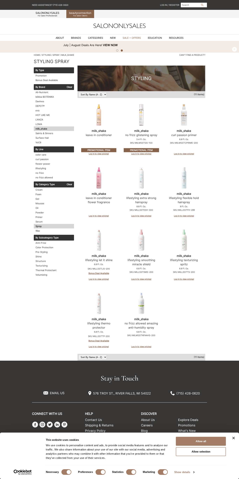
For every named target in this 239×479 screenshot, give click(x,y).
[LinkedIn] (57, 424)
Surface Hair (42, 137)
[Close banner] (233, 438)
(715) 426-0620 (188, 393)
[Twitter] (50, 424)
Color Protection (44, 247)
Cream (39, 189)
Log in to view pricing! (99, 154)
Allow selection (201, 451)
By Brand (40, 87)
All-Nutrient (42, 92)
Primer (39, 217)
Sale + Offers (132, 37)
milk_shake (41, 128)
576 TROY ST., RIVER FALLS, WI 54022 (122, 393)
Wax (38, 230)
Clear (69, 87)
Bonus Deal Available (47, 80)
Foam (38, 194)
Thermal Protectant (46, 270)
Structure (41, 261)
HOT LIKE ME (43, 115)
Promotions (186, 425)
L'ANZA (39, 119)
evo (38, 110)
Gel (37, 198)
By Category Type (45, 184)
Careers (147, 425)
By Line (39, 149)
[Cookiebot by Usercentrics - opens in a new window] (22, 472)
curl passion (42, 159)
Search (202, 5)
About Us (148, 420)
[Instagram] (42, 424)
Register (174, 5)
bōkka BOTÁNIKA (45, 96)
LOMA (39, 124)
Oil (37, 208)
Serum (39, 221)
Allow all (201, 441)
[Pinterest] (64, 424)
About (60, 37)
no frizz (40, 172)
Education (155, 37)
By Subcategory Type (47, 238)
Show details (182, 472)
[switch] (101, 472)
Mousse (40, 203)
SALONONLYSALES (47, 14)
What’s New (187, 431)
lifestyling (41, 168)
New (113, 37)
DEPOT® (40, 105)
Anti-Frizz (41, 242)
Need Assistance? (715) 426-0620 (50, 5)
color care (41, 154)
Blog (144, 431)
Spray (39, 226)
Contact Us (93, 420)
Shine (39, 256)
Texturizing (42, 265)
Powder (40, 212)
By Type (40, 70)
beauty (80, 14)
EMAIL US (57, 393)
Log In (164, 5)
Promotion (41, 75)
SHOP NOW (226, 45)
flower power (43, 163)
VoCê (38, 142)
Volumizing (41, 274)
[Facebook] (35, 424)
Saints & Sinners (44, 133)
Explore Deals (188, 420)
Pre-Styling (42, 252)
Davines (40, 101)
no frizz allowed (44, 177)
